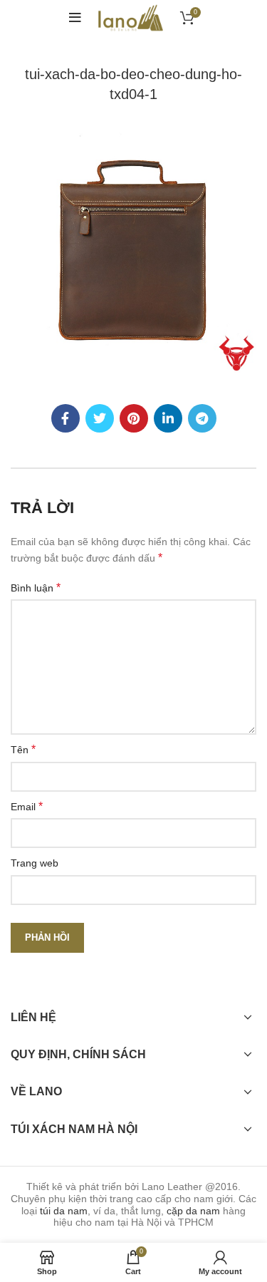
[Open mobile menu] (75, 18)
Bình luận (36, 587)
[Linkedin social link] (168, 418)
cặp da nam (193, 1210)
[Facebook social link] (65, 418)
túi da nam (64, 1210)
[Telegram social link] (202, 418)
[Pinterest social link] (134, 418)
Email (27, 806)
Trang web (34, 863)
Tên (23, 749)
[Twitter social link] (99, 418)
